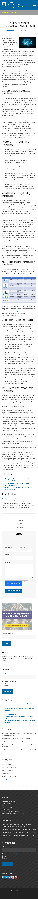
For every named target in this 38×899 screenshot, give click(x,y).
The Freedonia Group (9, 777)
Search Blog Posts (7, 633)
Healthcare (19, 523)
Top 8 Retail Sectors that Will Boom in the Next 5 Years (16, 738)
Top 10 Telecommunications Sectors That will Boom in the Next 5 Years (19, 751)
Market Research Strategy (10, 767)
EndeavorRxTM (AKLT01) (10, 311)
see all (5, 780)
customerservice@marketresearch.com (13, 813)
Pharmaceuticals (19, 520)
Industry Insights (19, 527)
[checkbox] (19, 685)
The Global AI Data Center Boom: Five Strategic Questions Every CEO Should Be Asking (19, 734)
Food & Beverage (8, 770)
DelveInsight (12, 30)
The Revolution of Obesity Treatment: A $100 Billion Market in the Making (18, 746)
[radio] (19, 684)
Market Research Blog (10, 12)
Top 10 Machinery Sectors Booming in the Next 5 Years (16, 742)
